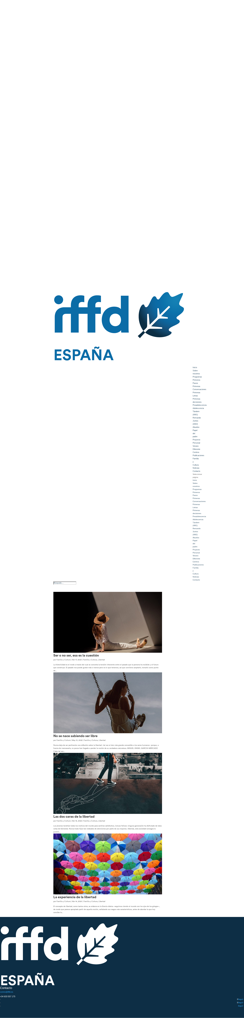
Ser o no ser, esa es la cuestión (76, 655)
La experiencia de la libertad (74, 897)
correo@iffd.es (6, 992)
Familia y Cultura (63, 660)
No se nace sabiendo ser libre (75, 736)
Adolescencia (198, 408)
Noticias (196, 468)
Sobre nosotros (196, 372)
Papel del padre (195, 433)
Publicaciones (198, 565)
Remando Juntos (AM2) (197, 421)
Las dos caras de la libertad (74, 816)
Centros (196, 562)
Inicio (195, 480)
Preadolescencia (200, 405)
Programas (197, 489)
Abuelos (196, 427)
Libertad (101, 660)
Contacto (196, 580)
